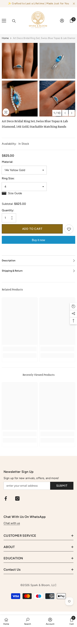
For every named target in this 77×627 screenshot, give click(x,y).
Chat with (10, 523)
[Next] (72, 113)
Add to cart (32, 228)
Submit (62, 485)
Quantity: (8, 210)
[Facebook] (5, 498)
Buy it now (38, 240)
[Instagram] (17, 498)
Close (74, 3)
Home (5, 38)
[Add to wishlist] (68, 229)
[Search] (14, 21)
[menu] (4, 20)
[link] (20, 349)
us (18, 523)
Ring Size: (8, 178)
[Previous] (65, 113)
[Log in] (62, 20)
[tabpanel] (19, 79)
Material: (7, 162)
